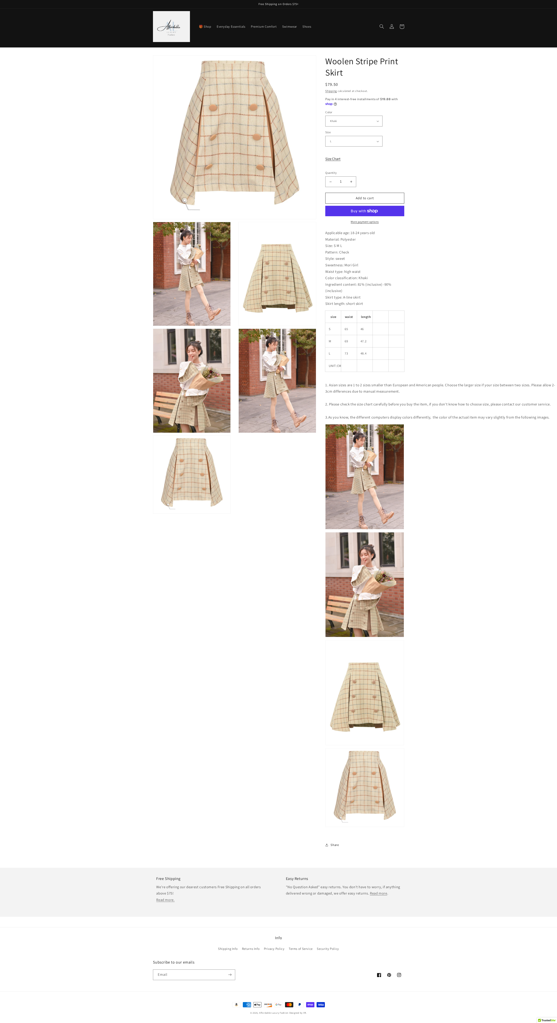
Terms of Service (301, 949)
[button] (382, 27)
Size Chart (333, 158)
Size (328, 132)
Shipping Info (228, 949)
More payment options (365, 222)
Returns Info (251, 949)
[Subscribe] (230, 974)
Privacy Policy (274, 949)
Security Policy (328, 949)
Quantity (331, 173)
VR (304, 1012)
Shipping (331, 91)
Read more (378, 893)
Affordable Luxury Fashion (274, 1012)
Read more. (165, 899)
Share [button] (335, 845)
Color (328, 112)
